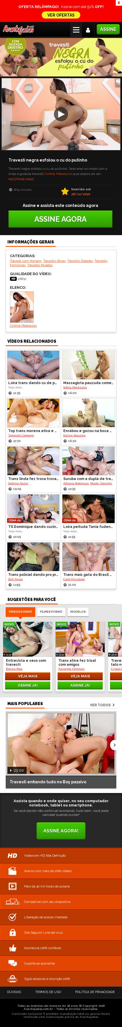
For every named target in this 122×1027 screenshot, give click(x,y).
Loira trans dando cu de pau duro (33, 383)
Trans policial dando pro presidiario (33, 575)
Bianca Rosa (14, 668)
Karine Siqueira (74, 435)
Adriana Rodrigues (76, 483)
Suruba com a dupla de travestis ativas (88, 479)
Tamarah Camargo (21, 435)
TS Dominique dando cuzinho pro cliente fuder (33, 527)
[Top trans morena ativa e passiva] (33, 413)
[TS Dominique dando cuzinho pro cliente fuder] (33, 509)
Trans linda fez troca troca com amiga (33, 479)
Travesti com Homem (25, 261)
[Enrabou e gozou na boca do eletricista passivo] (88, 413)
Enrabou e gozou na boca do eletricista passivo (88, 431)
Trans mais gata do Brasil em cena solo (88, 575)
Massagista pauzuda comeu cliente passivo (88, 383)
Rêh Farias (15, 579)
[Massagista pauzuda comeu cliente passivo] (88, 365)
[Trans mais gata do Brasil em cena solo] (88, 556)
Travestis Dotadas (80, 261)
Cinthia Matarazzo (58, 174)
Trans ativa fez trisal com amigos (77, 663)
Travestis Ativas (54, 261)
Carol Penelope (74, 579)
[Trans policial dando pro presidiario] (33, 556)
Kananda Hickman (71, 668)
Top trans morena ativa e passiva (33, 431)
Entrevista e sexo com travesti (26, 663)
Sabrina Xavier (18, 483)
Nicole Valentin (101, 483)
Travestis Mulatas (39, 265)
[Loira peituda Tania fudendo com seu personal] (88, 509)
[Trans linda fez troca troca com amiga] (33, 461)
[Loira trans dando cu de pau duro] (33, 365)
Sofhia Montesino (75, 387)
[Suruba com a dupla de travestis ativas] (88, 461)
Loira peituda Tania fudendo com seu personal (88, 527)
